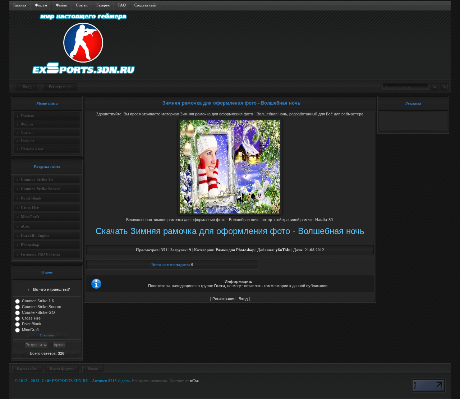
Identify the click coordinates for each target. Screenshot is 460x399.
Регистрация (59, 86)
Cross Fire (31, 318)
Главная (19, 5)
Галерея (103, 5)
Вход (27, 86)
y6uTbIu (283, 250)
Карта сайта (27, 368)
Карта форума (62, 368)
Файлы (61, 5)
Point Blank (31, 324)
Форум (41, 5)
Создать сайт (145, 5)
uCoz (194, 381)
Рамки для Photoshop (235, 250)
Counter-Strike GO (38, 312)
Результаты (36, 345)
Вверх (93, 368)
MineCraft (30, 329)
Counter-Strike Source (41, 306)
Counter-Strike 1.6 (38, 301)
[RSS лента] (444, 87)
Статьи (82, 5)
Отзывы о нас (32, 149)
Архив (59, 345)
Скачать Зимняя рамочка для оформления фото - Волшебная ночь (230, 231)
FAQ (122, 5)
